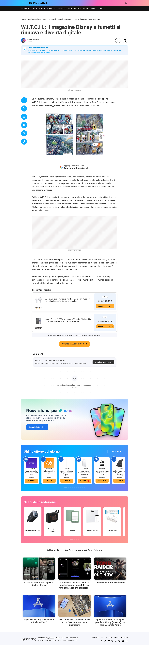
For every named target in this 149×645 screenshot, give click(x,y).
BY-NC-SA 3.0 (57, 640)
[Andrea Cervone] (23, 40)
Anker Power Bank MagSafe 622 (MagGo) (119, 473)
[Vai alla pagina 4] (72, 487)
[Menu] (23, 3)
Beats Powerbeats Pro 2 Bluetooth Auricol (102, 473)
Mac (41, 8)
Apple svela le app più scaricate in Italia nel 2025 (38, 621)
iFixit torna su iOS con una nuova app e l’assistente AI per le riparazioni (74, 622)
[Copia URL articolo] (24, 142)
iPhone (24, 8)
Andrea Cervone (33, 39)
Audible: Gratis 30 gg (49, 472)
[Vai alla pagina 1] (65, 487)
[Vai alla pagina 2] (68, 487)
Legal (110, 638)
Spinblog (50, 638)
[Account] (126, 3)
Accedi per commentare (103, 362)
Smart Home (73, 8)
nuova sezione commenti (42, 53)
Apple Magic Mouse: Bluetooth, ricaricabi (84, 473)
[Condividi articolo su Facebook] (24, 100)
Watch (61, 8)
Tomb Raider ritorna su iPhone (110, 582)
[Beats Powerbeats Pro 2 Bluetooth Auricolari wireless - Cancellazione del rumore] (102, 463)
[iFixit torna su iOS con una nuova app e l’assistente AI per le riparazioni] (74, 606)
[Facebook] (101, 641)
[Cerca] (26, 3)
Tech (93, 8)
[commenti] (118, 40)
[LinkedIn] (123, 641)
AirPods (50, 8)
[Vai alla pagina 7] (78, 487)
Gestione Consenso (70, 640)
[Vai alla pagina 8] (80, 487)
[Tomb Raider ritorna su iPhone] (110, 569)
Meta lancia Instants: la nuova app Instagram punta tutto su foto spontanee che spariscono (74, 585)
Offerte (101, 8)
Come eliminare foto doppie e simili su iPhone (38, 583)
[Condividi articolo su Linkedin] (24, 117)
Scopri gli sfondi (36, 427)
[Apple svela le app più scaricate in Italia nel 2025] (39, 606)
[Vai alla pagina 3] (70, 487)
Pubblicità (124, 638)
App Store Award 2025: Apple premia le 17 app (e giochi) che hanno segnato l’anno (110, 622)
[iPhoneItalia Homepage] (39, 3)
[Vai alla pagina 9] (82, 487)
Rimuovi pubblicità (74, 90)
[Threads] (115, 641)
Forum (85, 8)
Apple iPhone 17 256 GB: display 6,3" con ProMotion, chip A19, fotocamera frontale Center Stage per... (68, 320)
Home (23, 19)
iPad (33, 8)
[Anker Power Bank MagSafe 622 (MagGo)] (119, 463)
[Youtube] (108, 641)
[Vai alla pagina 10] (84, 487)
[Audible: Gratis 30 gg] (49, 463)
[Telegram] (119, 641)
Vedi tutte (116, 451)
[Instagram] (112, 641)
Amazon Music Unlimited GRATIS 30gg (31, 473)
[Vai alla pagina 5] (74, 487)
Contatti (103, 638)
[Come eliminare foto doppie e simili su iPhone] (39, 569)
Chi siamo (95, 638)
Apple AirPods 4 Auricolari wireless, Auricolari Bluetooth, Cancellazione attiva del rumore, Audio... (68, 300)
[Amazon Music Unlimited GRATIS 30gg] (31, 463)
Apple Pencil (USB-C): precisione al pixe (66, 473)
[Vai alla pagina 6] (76, 487)
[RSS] (126, 641)
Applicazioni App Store (37, 19)
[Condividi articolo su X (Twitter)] (24, 108)
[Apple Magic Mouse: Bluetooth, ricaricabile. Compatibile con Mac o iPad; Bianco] (84, 463)
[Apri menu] (51, 3)
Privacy (116, 638)
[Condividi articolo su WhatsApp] (24, 133)
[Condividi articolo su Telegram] (24, 125)
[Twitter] (105, 641)
